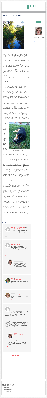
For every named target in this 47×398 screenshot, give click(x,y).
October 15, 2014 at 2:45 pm (15, 294)
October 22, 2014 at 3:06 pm (18, 334)
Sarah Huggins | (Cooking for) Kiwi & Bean (18, 227)
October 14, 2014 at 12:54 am (16, 279)
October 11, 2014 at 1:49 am (15, 244)
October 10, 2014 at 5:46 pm (15, 228)
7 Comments (15, 17)
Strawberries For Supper (8, 5)
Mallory (12, 278)
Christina (15, 333)
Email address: (38, 16)
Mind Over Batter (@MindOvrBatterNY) (17, 306)
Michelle (12, 243)
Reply (6, 255)
